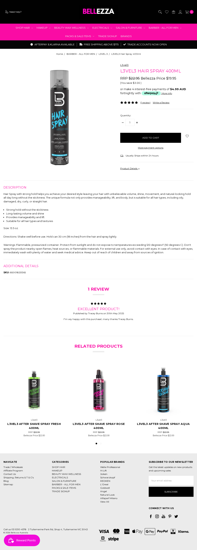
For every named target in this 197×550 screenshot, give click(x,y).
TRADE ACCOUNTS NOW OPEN (147, 44)
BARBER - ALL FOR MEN (164, 27)
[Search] (160, 12)
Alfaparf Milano (108, 498)
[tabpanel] (34, 400)
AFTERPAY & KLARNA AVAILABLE (54, 44)
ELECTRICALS (101, 27)
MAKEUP (42, 27)
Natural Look (107, 494)
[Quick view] (55, 368)
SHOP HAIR (23, 27)
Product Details (129, 168)
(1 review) (145, 102)
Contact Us (9, 474)
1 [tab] (96, 443)
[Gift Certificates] (173, 12)
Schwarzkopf (107, 477)
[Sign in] (180, 12)
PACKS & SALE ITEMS (78, 36)
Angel (103, 491)
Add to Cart (34, 411)
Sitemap (8, 484)
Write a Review (161, 102)
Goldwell (105, 487)
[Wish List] (167, 12)
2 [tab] (101, 443)
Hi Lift (103, 470)
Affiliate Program (13, 470)
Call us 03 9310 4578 (14, 529)
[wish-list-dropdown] (187, 136)
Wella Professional (110, 467)
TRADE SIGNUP (107, 36)
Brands (126, 36)
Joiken (103, 474)
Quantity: (125, 115)
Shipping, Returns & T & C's (18, 477)
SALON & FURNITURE (129, 27)
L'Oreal (104, 484)
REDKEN (105, 480)
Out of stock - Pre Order (98, 411)
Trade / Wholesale (13, 467)
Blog (6, 480)
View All (104, 501)
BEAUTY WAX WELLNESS (70, 27)
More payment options (150, 147)
